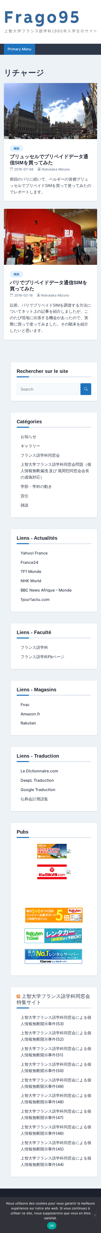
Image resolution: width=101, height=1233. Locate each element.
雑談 (16, 148)
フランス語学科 (34, 647)
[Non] (94, 1215)
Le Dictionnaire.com (39, 770)
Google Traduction (38, 789)
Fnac (25, 704)
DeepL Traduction (37, 780)
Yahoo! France (34, 553)
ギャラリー (30, 445)
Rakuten (28, 723)
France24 (29, 562)
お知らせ (28, 436)
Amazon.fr (30, 713)
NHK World (31, 580)
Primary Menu (19, 49)
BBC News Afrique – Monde (46, 590)
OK (52, 1226)
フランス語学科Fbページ (42, 656)
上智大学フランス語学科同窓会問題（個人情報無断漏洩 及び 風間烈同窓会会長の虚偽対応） (56, 471)
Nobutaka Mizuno (56, 169)
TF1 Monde (31, 571)
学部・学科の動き (36, 486)
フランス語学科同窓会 (40, 455)
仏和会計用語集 (34, 798)
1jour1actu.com (35, 599)
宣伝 (24, 495)
